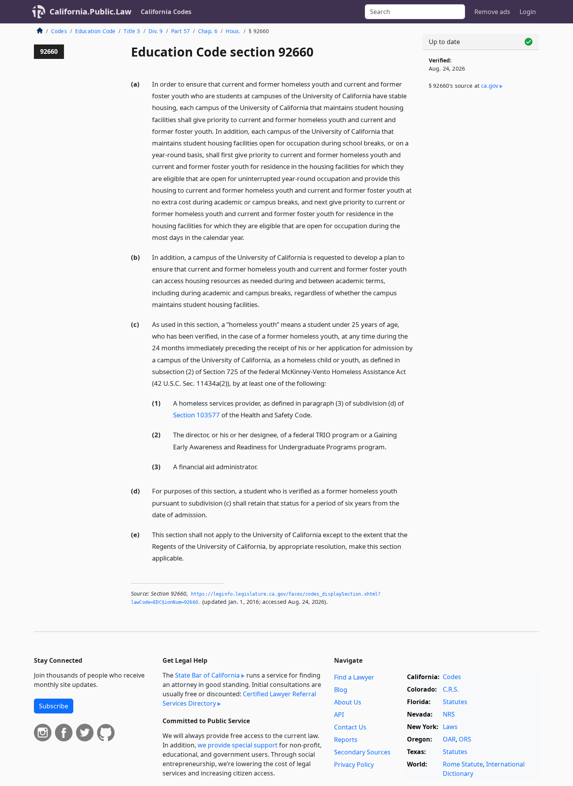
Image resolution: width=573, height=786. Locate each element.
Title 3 (132, 31)
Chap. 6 (208, 31)
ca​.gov (489, 85)
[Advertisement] (480, 225)
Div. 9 (156, 31)
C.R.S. (451, 689)
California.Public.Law (90, 11)
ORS (465, 739)
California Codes (166, 11)
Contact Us (350, 727)
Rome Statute (463, 764)
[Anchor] (249, 237)
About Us (347, 702)
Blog (340, 689)
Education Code (95, 31)
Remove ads (492, 11)
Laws (450, 726)
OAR (449, 739)
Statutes (455, 701)
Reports (345, 739)
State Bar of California (207, 675)
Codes (59, 31)
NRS (449, 714)
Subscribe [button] (53, 706)
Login (528, 11)
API (339, 714)
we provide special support (238, 745)
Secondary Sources (362, 752)
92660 (49, 51)
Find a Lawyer (354, 677)
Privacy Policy (354, 764)
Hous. (233, 31)
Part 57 (180, 31)
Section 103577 (196, 414)
